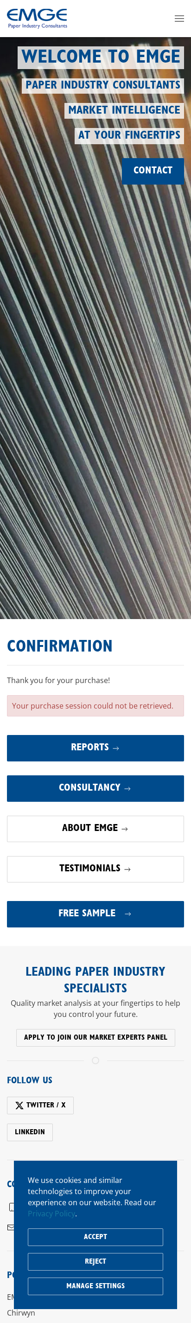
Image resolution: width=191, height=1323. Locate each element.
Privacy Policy (51, 1213)
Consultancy (90, 788)
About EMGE (90, 829)
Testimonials (90, 869)
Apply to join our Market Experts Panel (95, 1038)
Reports (90, 748)
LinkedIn (30, 1132)
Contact (153, 171)
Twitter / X (46, 1105)
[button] (179, 18)
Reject (95, 1261)
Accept (95, 1237)
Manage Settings (95, 1286)
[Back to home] (37, 18)
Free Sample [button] (88, 914)
